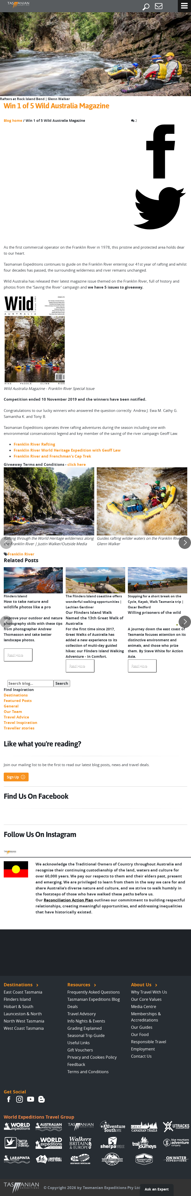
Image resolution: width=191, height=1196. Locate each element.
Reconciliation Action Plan (68, 900)
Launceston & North (23, 1014)
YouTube (31, 1099)
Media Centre (143, 1006)
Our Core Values (146, 999)
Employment (143, 1049)
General (11, 706)
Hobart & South (18, 1006)
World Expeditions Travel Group (39, 1117)
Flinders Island (17, 999)
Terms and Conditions (88, 1071)
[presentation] (6, 542)
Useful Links (78, 1042)
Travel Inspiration (20, 722)
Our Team (13, 711)
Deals (72, 1006)
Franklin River (21, 554)
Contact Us (141, 1056)
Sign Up (13, 777)
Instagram (20, 1099)
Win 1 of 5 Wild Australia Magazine (56, 105)
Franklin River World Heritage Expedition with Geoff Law (67, 450)
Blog (42, 1099)
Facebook (9, 1099)
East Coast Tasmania (23, 992)
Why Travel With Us (149, 992)
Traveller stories (19, 728)
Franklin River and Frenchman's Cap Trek (52, 456)
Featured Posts (18, 700)
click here (76, 464)
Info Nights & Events (86, 1021)
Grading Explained (84, 1028)
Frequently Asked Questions (93, 992)
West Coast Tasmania (24, 1028)
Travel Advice (16, 717)
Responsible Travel (148, 1041)
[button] (177, 624)
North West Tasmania (24, 1021)
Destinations (16, 695)
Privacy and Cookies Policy (92, 1057)
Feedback (76, 1064)
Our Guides (141, 1027)
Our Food (140, 1034)
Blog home (13, 120)
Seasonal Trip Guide (86, 1035)
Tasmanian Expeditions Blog (93, 999)
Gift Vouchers (80, 1050)
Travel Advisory (81, 1014)
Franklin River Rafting (34, 444)
